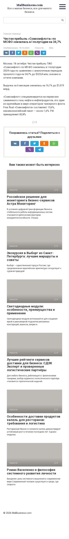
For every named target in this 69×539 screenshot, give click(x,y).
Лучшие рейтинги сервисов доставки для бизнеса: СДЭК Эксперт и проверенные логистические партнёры (29, 365)
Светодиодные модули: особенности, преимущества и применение (31, 309)
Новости (39, 48)
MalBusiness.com (29, 5)
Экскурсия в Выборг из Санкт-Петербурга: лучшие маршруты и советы (32, 256)
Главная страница (12, 34)
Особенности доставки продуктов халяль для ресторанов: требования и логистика (33, 420)
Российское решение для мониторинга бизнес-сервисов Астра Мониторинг (31, 200)
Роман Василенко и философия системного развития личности (31, 471)
